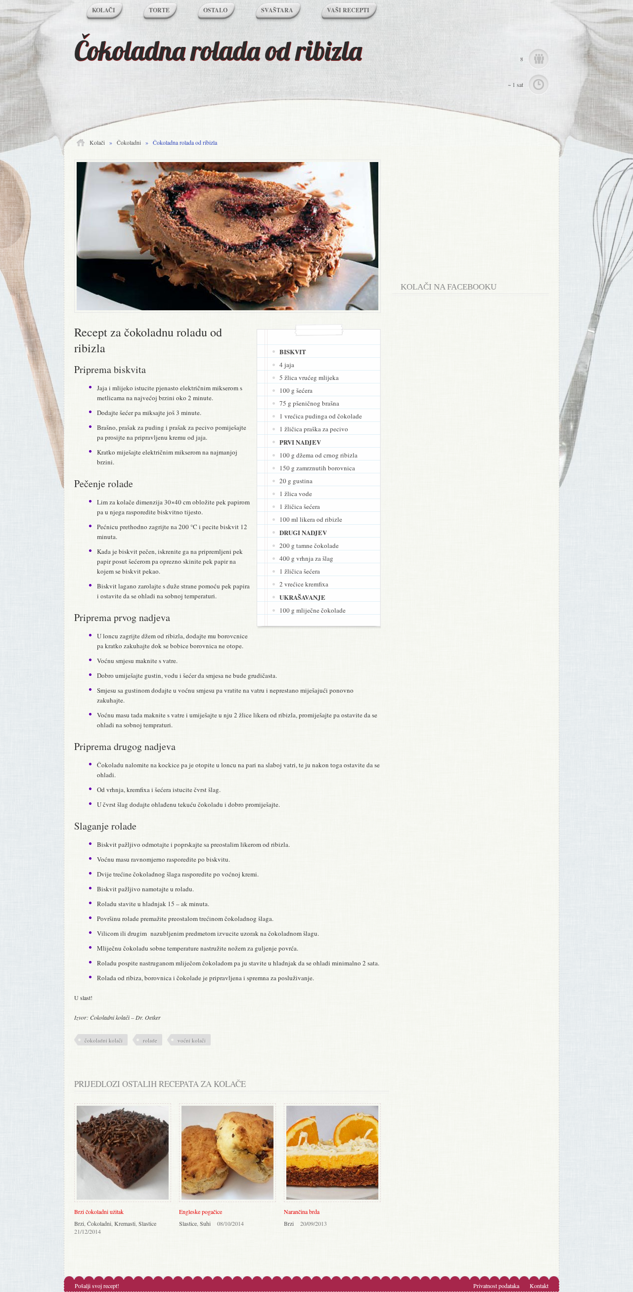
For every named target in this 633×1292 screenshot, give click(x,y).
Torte (159, 10)
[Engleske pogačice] (230, 1203)
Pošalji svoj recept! (97, 1286)
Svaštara (277, 10)
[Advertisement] (475, 199)
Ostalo (215, 10)
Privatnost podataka (496, 1286)
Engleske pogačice (200, 1211)
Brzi (79, 1223)
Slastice (147, 1223)
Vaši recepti (348, 10)
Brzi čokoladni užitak (99, 1211)
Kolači (103, 10)
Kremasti (125, 1223)
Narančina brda (301, 1211)
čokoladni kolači (104, 1040)
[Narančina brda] (335, 1203)
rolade (150, 1040)
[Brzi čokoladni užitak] (125, 1203)
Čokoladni (129, 142)
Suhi (205, 1223)
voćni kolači (192, 1040)
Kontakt (539, 1286)
